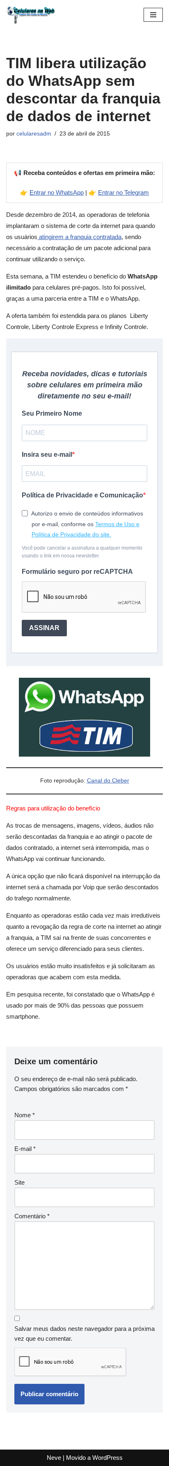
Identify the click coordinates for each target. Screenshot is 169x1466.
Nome (24, 1115)
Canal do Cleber (108, 781)
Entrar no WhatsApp (57, 192)
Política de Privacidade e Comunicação (82, 495)
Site (19, 1182)
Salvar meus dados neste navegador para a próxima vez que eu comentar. (84, 1333)
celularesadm (33, 134)
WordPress (107, 1457)
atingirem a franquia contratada (79, 236)
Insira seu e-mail (47, 454)
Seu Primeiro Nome (52, 413)
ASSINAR (44, 627)
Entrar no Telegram (123, 192)
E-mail (25, 1148)
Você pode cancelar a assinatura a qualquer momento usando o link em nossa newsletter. (82, 552)
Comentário (32, 1216)
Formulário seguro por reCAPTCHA (77, 571)
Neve (54, 1457)
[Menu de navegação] (153, 15)
